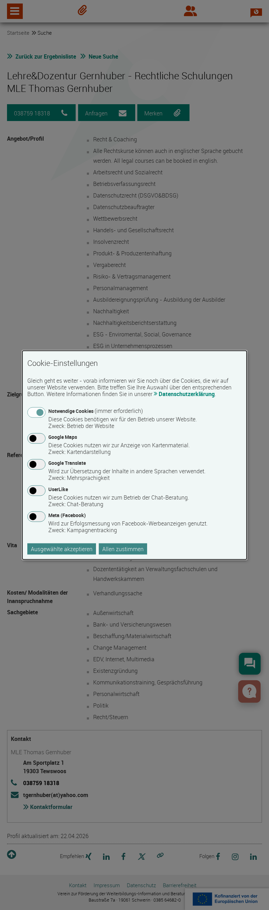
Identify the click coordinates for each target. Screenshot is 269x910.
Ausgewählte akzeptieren (61, 549)
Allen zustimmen (123, 549)
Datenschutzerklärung (187, 394)
